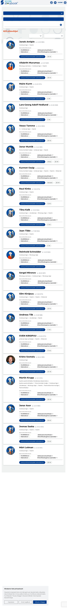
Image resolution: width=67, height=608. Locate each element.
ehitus (49, 161)
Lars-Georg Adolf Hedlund (33, 104)
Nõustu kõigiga (40, 602)
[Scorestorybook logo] (9, 2)
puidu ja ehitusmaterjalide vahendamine (32, 56)
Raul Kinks (25, 188)
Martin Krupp (26, 377)
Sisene (60, 2)
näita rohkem (48, 56)
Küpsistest (11, 602)
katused (50, 182)
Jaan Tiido (24, 230)
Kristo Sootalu (27, 356)
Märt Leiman (26, 447)
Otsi (61, 25)
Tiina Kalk (24, 209)
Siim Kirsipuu (26, 293)
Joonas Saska (26, 426)
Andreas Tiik (26, 314)
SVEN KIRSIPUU (27, 335)
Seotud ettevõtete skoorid (25, 47)
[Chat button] (51, 2)
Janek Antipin (27, 41)
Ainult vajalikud (25, 602)
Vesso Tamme (27, 125)
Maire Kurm (25, 83)
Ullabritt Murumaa (29, 62)
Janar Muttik (26, 146)
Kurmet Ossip (26, 167)
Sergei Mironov (27, 272)
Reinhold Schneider (30, 251)
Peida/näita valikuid (62, 13)
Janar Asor (25, 405)
